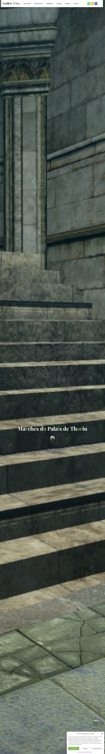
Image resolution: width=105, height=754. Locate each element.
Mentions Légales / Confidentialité (85, 751)
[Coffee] (92, 3)
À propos (76, 3)
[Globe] (95, 3)
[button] (102, 733)
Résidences (50, 3)
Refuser (85, 748)
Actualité (67, 3)
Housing (59, 3)
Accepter (74, 748)
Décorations (27, 3)
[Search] (88, 3)
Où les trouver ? (38, 3)
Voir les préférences (97, 748)
